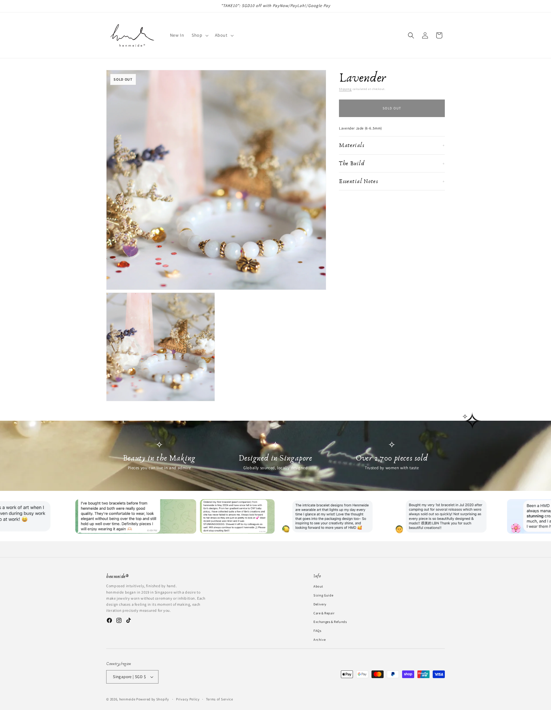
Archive (319, 639)
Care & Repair (324, 612)
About (318, 586)
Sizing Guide (323, 595)
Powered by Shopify (152, 699)
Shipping (345, 89)
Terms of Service (219, 699)
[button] (199, 35)
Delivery (320, 604)
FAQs (317, 630)
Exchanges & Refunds (330, 621)
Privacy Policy (188, 699)
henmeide (127, 699)
